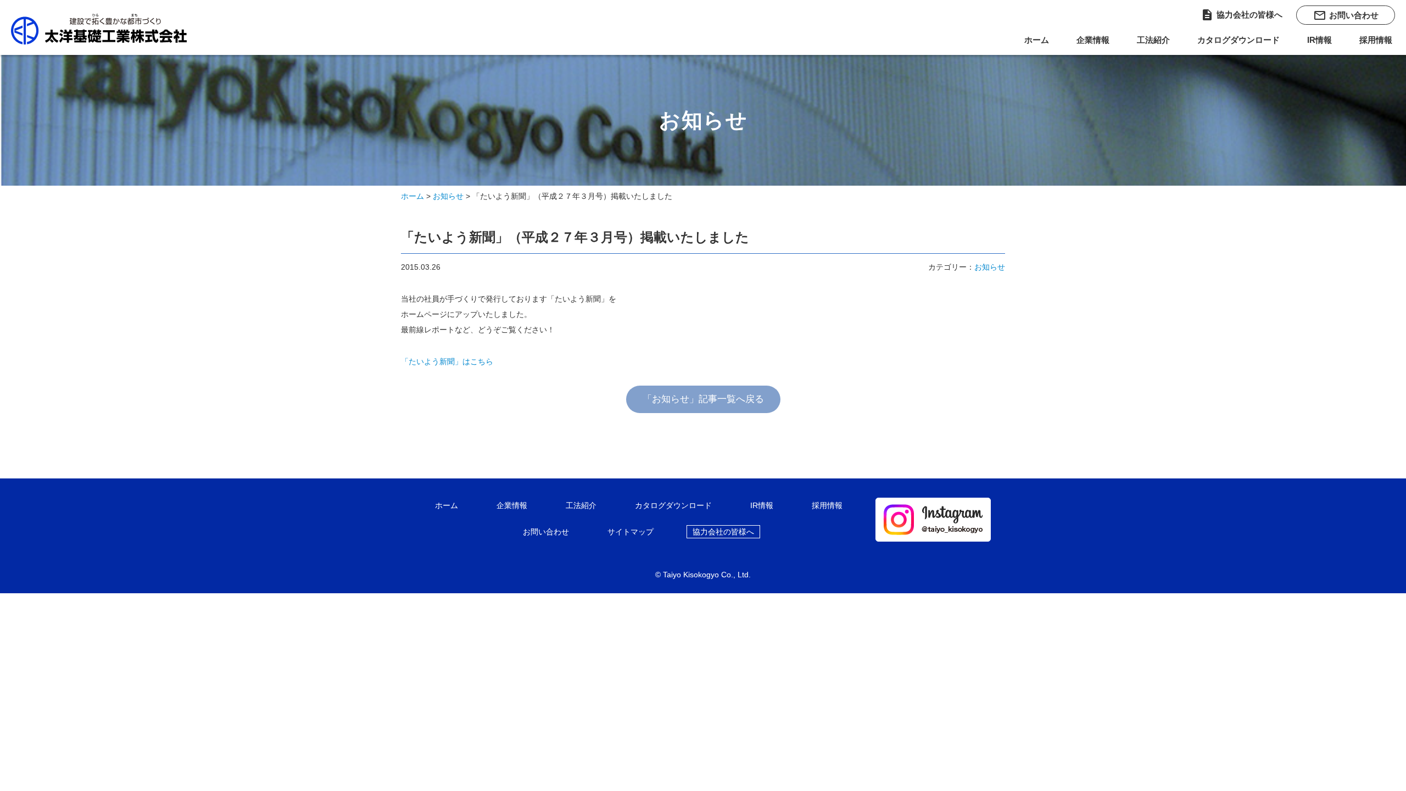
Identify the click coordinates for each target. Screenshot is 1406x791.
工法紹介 (1153, 39)
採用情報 (1375, 39)
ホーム (1036, 39)
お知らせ (448, 196)
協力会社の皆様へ (1241, 14)
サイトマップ (630, 531)
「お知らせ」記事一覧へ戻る (703, 399)
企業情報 (1092, 39)
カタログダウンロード (1238, 39)
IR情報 (1319, 39)
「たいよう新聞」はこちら (447, 361)
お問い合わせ (1346, 15)
